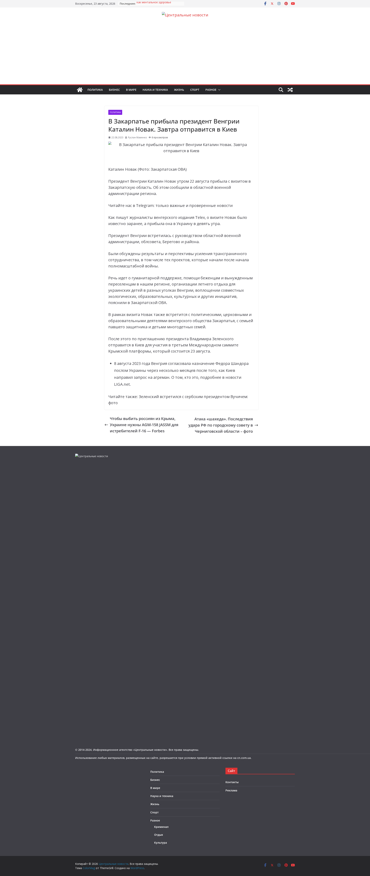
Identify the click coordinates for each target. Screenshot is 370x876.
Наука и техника (155, 90)
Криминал (161, 827)
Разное (210, 90)
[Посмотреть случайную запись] (290, 89)
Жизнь (179, 90)
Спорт (194, 90)
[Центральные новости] (79, 89)
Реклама (231, 790)
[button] (218, 89)
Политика (95, 90)
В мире (131, 90)
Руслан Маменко (137, 137)
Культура (160, 842)
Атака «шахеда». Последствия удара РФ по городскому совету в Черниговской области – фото (220, 425)
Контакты (232, 782)
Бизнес (114, 90)
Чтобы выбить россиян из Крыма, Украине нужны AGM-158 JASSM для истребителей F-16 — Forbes (144, 424)
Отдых (158, 835)
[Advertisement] (185, 55)
